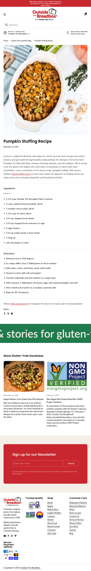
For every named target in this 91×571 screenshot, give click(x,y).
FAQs (71, 509)
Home (6, 41)
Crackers (51, 516)
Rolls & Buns (52, 509)
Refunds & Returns (77, 506)
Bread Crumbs (53, 526)
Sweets (50, 519)
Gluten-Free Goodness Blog (21, 41)
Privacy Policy (75, 523)
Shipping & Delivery (78, 502)
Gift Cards (51, 533)
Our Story (73, 526)
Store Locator (75, 513)
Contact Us (74, 516)
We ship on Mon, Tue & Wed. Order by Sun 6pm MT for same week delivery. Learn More (45, 3)
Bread (50, 502)
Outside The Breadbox (30, 567)
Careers (72, 530)
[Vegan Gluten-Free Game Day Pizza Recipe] (24, 376)
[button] (17, 33)
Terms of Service (76, 519)
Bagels (50, 506)
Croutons (51, 530)
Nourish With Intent (21, 174)
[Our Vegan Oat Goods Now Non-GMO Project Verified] (67, 376)
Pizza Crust (52, 523)
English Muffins (54, 513)
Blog (71, 533)
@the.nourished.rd (18, 303)
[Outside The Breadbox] (44, 14)
